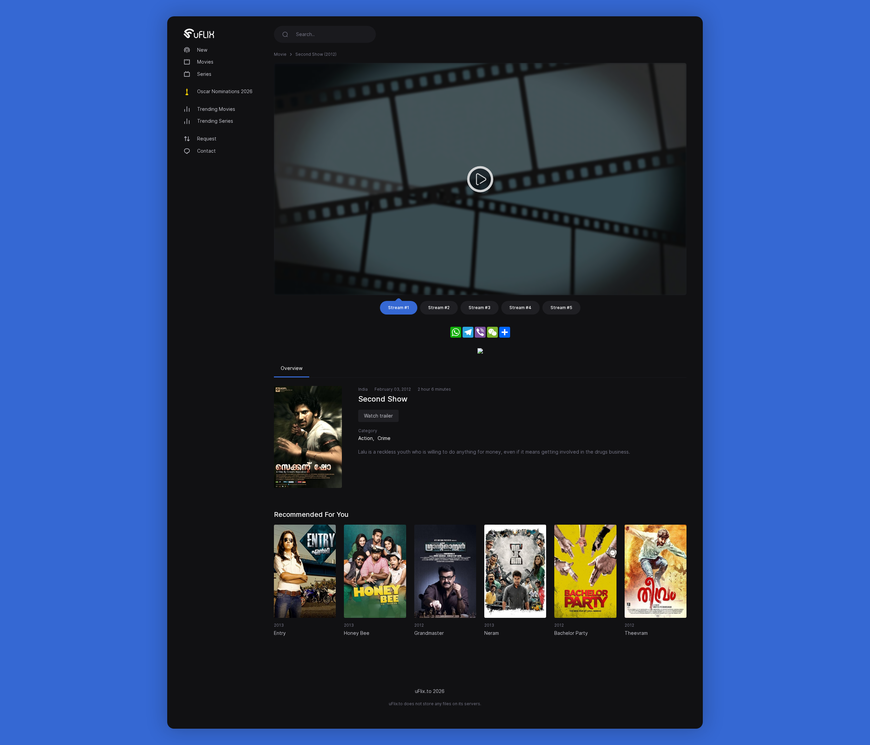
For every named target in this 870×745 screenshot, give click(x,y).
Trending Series (215, 121)
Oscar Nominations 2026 (225, 91)
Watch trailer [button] (378, 416)
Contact (206, 151)
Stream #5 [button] (561, 307)
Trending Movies (216, 109)
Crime (384, 438)
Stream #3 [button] (479, 307)
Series (204, 74)
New (202, 50)
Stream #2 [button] (439, 307)
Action (365, 438)
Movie (280, 54)
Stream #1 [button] (398, 307)
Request (206, 138)
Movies (205, 62)
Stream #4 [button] (520, 307)
